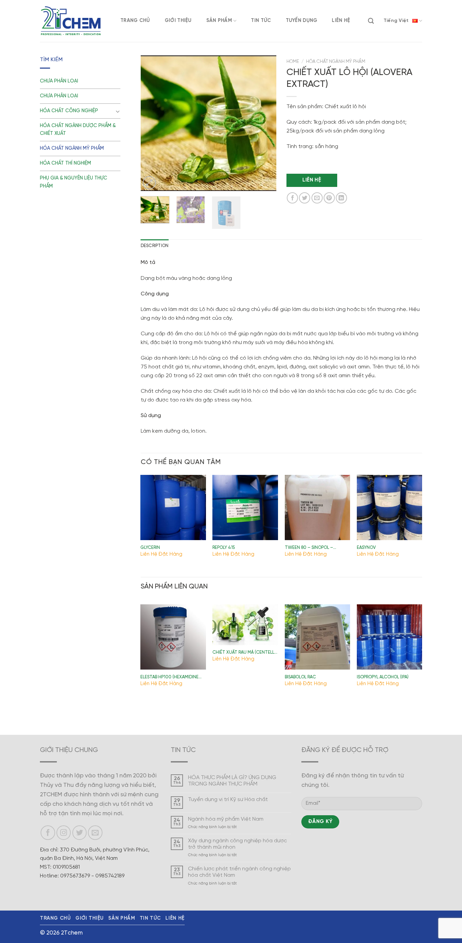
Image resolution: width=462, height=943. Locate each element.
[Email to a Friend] (317, 197)
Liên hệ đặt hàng (161, 554)
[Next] (265, 123)
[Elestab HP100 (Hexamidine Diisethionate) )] (173, 637)
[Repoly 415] (245, 507)
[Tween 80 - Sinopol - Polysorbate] (317, 507)
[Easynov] (389, 507)
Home (292, 61)
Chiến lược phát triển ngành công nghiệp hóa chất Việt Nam (239, 872)
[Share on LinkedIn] (341, 197)
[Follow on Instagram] (63, 832)
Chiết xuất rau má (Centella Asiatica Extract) (244, 653)
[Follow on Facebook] (48, 832)
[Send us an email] (95, 832)
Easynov (366, 548)
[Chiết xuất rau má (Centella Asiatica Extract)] (245, 624)
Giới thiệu (178, 20)
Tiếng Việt (396, 20)
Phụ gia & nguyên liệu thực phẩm (73, 182)
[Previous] (152, 123)
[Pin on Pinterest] (329, 197)
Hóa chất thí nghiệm (65, 163)
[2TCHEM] (70, 21)
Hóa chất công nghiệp (69, 111)
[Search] (371, 21)
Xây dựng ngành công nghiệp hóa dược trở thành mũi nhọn (237, 844)
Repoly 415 (223, 548)
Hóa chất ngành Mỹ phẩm (72, 148)
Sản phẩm (219, 20)
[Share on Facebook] (292, 197)
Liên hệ (341, 20)
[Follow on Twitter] (79, 832)
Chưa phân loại (59, 81)
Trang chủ (135, 20)
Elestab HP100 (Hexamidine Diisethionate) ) (169, 677)
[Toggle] (117, 111)
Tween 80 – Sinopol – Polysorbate (309, 548)
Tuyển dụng (302, 20)
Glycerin (150, 548)
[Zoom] (149, 182)
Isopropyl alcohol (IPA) (383, 677)
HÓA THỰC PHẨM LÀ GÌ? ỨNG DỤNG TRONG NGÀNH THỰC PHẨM (232, 781)
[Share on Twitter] (304, 197)
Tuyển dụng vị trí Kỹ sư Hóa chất (228, 799)
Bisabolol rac (300, 677)
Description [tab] (155, 246)
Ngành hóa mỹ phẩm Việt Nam (225, 819)
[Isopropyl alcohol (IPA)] (389, 637)
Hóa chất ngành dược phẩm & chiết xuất (78, 129)
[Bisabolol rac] (317, 637)
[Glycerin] (173, 507)
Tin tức (261, 20)
